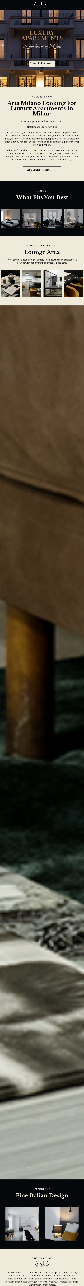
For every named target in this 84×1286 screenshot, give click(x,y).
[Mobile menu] (77, 5)
